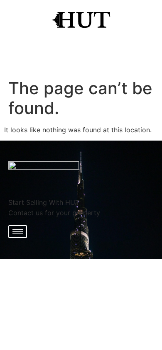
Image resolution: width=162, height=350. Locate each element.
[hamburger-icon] (17, 231)
